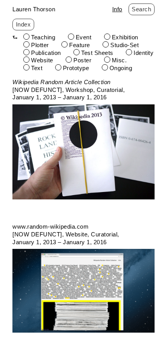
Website (42, 60)
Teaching (43, 37)
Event (84, 37)
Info (117, 9)
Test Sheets (97, 52)
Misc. (119, 60)
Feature (79, 45)
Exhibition (125, 37)
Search (141, 9)
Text (36, 68)
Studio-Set (124, 45)
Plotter (40, 45)
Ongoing (121, 68)
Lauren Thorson (33, 9)
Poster (82, 60)
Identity (143, 52)
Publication (46, 52)
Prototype (76, 68)
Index (23, 24)
